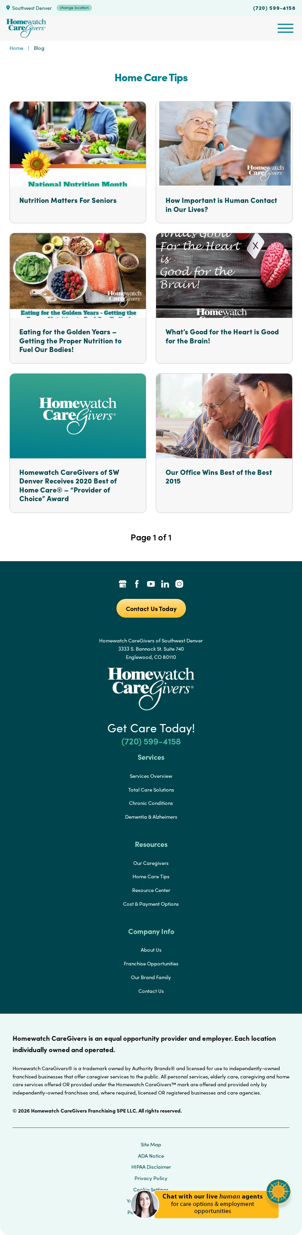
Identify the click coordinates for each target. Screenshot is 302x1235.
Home (16, 47)
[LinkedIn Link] (165, 584)
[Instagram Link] (179, 584)
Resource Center (151, 890)
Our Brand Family (151, 977)
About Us (151, 949)
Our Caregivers (151, 863)
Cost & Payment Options (151, 903)
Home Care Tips (151, 876)
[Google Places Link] (123, 584)
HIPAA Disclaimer (151, 1166)
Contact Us (151, 990)
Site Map (151, 1144)
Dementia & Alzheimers (151, 816)
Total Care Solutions (151, 789)
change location (74, 7)
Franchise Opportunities (151, 963)
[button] (210, 1223)
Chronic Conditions (151, 802)
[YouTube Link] (151, 584)
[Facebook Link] (137, 584)
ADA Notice (151, 1155)
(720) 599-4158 (274, 7)
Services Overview (151, 775)
